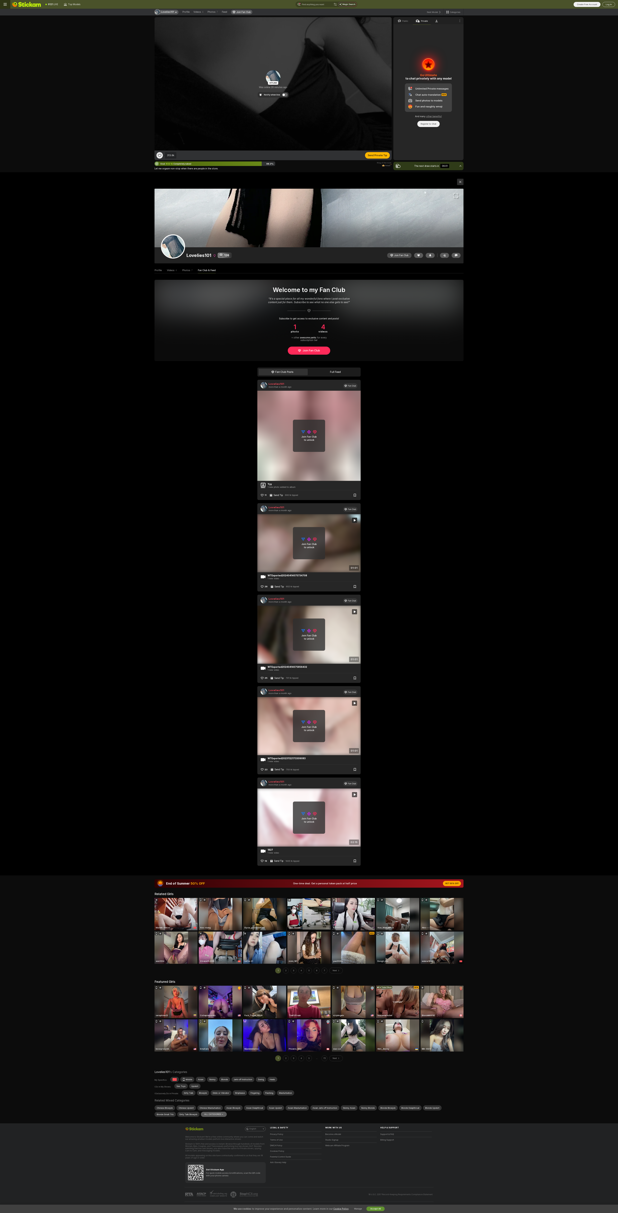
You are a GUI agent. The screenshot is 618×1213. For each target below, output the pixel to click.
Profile (186, 11)
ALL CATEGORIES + (213, 1114)
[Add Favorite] (159, 155)
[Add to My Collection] (354, 495)
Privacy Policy (276, 1134)
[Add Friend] (444, 255)
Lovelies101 (276, 383)
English (252, 1129)
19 (266, 861)
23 (266, 769)
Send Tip (278, 495)
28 (266, 586)
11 (266, 495)
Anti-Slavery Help (278, 1162)
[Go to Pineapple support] (233, 1194)
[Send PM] (456, 255)
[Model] (460, 182)
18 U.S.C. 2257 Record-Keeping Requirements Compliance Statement (400, 1194)
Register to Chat (428, 124)
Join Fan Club (311, 350)
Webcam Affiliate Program (337, 1145)
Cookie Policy (340, 1209)
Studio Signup (331, 1140)
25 (266, 678)
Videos (198, 11)
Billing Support (387, 1140)
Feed (224, 11)
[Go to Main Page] (26, 4)
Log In (609, 4)
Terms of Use (276, 1140)
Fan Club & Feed (207, 270)
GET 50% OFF (452, 883)
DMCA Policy (276, 1145)
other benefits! (434, 116)
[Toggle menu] (5, 4)
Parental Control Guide (280, 1157)
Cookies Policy (277, 1151)
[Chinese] (174, 1079)
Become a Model (333, 1134)
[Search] (335, 4)
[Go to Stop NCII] (249, 1194)
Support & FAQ (387, 1134)
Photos (212, 11)
